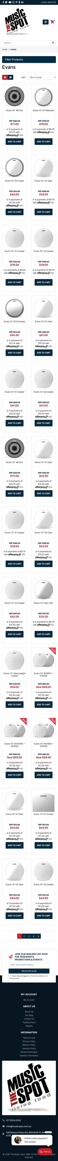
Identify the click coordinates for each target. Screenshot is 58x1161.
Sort (23, 77)
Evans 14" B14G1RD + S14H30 (15, 744)
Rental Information (29, 1052)
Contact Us (29, 1019)
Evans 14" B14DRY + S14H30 (43, 674)
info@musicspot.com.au (18, 1126)
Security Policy (29, 1048)
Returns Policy (29, 1045)
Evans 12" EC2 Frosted (14, 321)
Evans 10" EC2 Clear (14, 180)
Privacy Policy (14, 978)
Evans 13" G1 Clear (43, 462)
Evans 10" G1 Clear (43, 180)
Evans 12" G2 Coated (43, 392)
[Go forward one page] (38, 936)
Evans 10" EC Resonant (43, 110)
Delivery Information (29, 1055)
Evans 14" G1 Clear (14, 814)
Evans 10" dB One (14, 110)
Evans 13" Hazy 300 (43, 603)
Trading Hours (29, 1022)
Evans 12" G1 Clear (43, 321)
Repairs (29, 1026)
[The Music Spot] (17, 22)
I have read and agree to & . (28, 977)
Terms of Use (29, 1037)
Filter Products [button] (14, 59)
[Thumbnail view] (5, 77)
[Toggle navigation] (46, 22)
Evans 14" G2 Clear (14, 884)
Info (21, 135)
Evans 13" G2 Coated (14, 603)
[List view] (10, 77)
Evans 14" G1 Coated (43, 814)
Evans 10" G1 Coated (14, 251)
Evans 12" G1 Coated (14, 392)
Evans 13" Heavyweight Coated (14, 674)
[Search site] (53, 42)
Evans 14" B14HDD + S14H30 (43, 744)
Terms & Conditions (38, 976)
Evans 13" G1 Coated (14, 532)
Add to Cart (14, 141)
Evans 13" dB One (14, 462)
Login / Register (48, 2)
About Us (29, 1011)
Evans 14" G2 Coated (43, 884)
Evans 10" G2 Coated (43, 251)
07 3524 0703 (13, 1120)
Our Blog (29, 1015)
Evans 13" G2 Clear (43, 532)
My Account (29, 1000)
